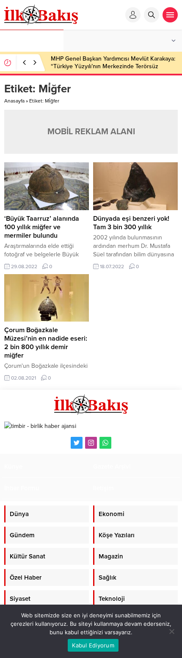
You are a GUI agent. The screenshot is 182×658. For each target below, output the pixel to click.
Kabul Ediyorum (93, 645)
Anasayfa (14, 101)
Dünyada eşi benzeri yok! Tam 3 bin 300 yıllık (131, 222)
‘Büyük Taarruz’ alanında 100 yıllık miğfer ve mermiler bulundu (41, 227)
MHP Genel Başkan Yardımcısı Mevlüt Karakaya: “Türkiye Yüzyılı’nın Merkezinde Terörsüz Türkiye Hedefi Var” (113, 66)
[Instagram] (91, 443)
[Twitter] (77, 443)
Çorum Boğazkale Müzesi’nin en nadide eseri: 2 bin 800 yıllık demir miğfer (45, 343)
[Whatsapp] (105, 443)
